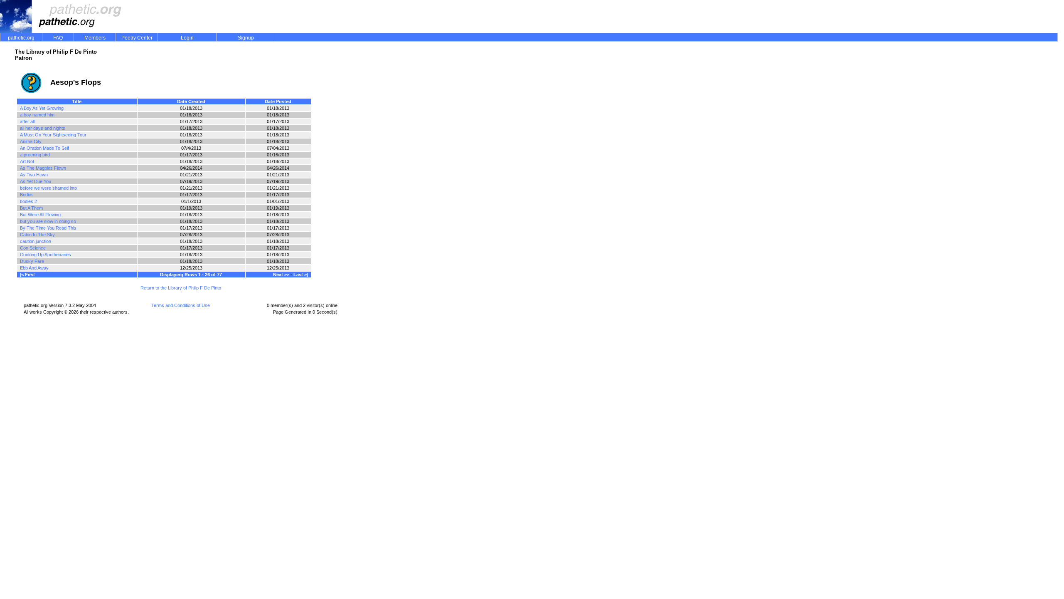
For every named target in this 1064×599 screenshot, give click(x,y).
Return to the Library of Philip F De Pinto (180, 287)
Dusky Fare (32, 261)
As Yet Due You (35, 181)
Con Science (33, 247)
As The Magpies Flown (43, 168)
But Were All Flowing (40, 214)
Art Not (27, 161)
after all (27, 121)
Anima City (31, 141)
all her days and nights (42, 128)
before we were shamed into (48, 188)
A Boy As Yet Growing (42, 108)
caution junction (35, 241)
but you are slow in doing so (48, 221)
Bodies (27, 194)
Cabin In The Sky (37, 234)
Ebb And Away (34, 267)
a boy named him (37, 114)
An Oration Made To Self (44, 148)
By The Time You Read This (48, 227)
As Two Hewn (34, 174)
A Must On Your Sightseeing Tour (53, 134)
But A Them (31, 207)
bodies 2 (28, 201)
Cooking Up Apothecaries (45, 254)
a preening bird (35, 154)
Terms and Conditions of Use (180, 305)
